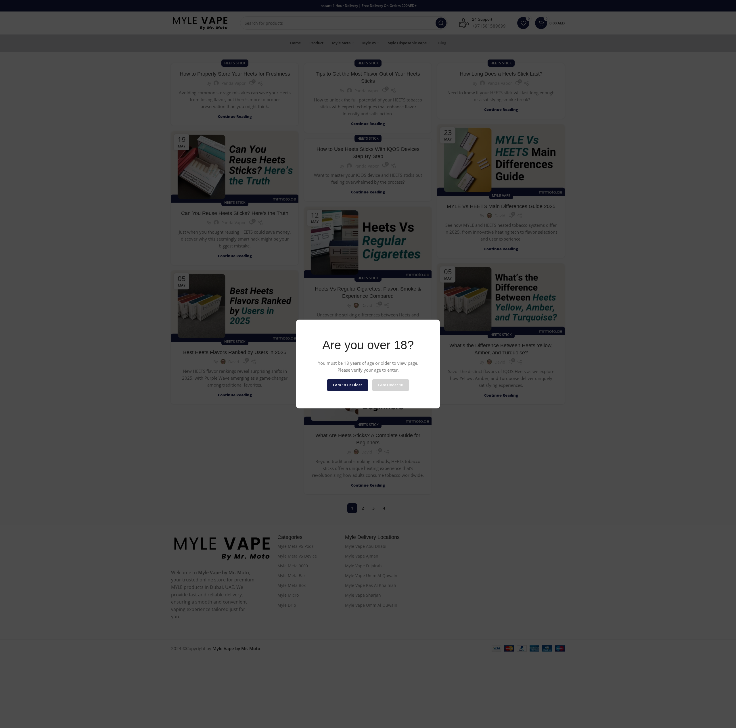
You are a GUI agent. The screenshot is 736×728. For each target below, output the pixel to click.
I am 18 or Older (347, 384)
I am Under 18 (390, 384)
